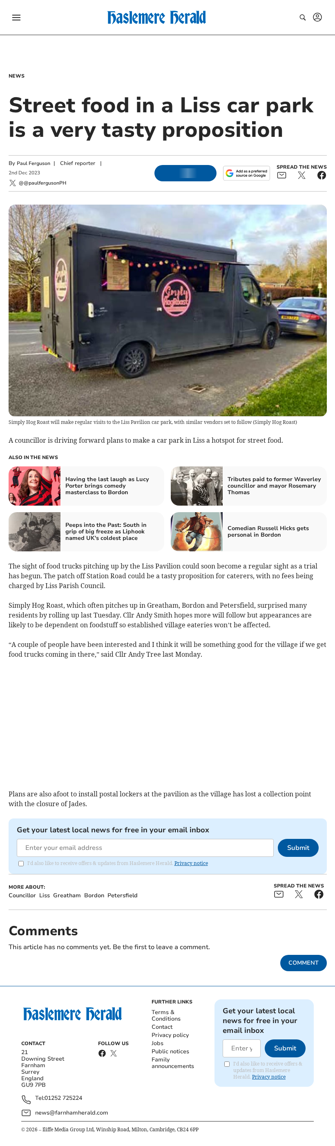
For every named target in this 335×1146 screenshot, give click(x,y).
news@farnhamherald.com (71, 1113)
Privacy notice (191, 863)
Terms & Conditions (166, 1015)
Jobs (157, 1043)
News (17, 76)
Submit (298, 847)
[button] (16, 17)
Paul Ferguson (33, 163)
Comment (303, 963)
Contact (162, 1027)
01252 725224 (63, 1098)
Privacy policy (170, 1035)
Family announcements (173, 1063)
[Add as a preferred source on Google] (246, 173)
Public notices (170, 1051)
